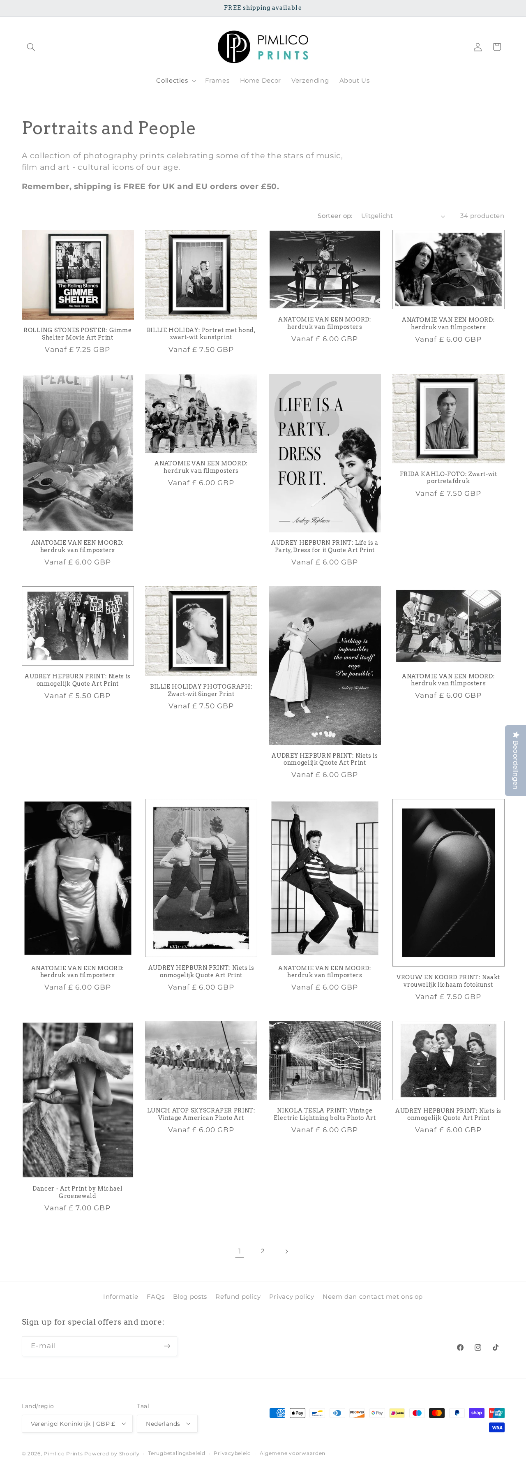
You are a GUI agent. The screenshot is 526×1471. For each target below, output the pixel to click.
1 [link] (239, 1251)
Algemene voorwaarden (293, 1453)
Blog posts (190, 1296)
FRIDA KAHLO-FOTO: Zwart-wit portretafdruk (448, 478)
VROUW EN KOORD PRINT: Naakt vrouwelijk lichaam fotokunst (448, 981)
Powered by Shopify (111, 1453)
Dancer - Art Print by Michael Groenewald (77, 1192)
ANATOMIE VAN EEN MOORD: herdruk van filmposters (324, 324)
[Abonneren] (166, 1346)
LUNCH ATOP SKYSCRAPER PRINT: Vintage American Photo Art (201, 1115)
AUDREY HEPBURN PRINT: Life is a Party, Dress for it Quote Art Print (324, 547)
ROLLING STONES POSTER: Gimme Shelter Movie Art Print (77, 334)
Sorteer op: (335, 216)
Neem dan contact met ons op (373, 1296)
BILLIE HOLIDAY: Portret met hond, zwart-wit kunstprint (201, 334)
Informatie (120, 1296)
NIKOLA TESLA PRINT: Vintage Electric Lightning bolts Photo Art (325, 1115)
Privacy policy (291, 1296)
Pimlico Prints (63, 1453)
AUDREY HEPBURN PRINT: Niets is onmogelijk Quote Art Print (78, 680)
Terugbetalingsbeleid (176, 1453)
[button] (31, 46)
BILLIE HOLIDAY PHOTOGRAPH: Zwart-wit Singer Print (201, 690)
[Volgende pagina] (286, 1251)
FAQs (156, 1296)
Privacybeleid (232, 1453)
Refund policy (238, 1296)
